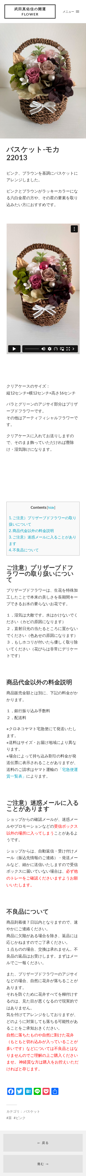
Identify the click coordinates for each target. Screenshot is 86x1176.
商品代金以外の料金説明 (31, 530)
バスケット (32, 1111)
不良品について (24, 550)
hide (51, 507)
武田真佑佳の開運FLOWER (30, 11)
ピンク (21, 1118)
